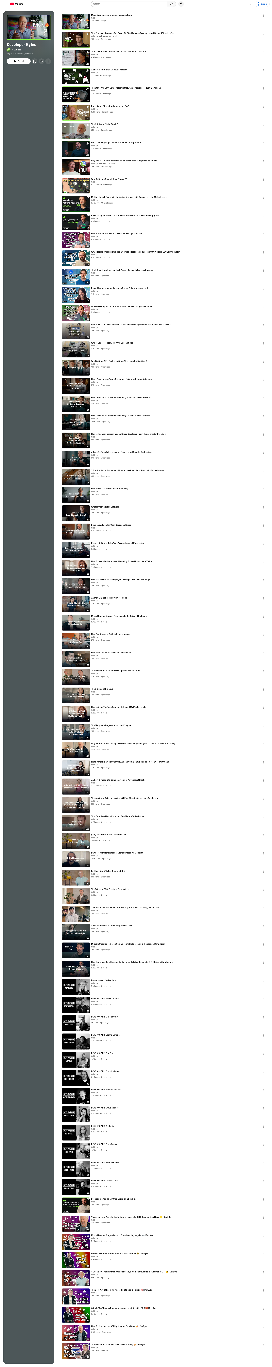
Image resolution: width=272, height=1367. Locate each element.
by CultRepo (16, 50)
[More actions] (48, 61)
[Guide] (5, 4)
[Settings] (250, 4)
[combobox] (129, 4)
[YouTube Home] (16, 4)
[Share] (41, 61)
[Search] (171, 4)
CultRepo (94, 18)
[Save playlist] (34, 61)
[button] (29, 27)
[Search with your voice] (181, 4)
